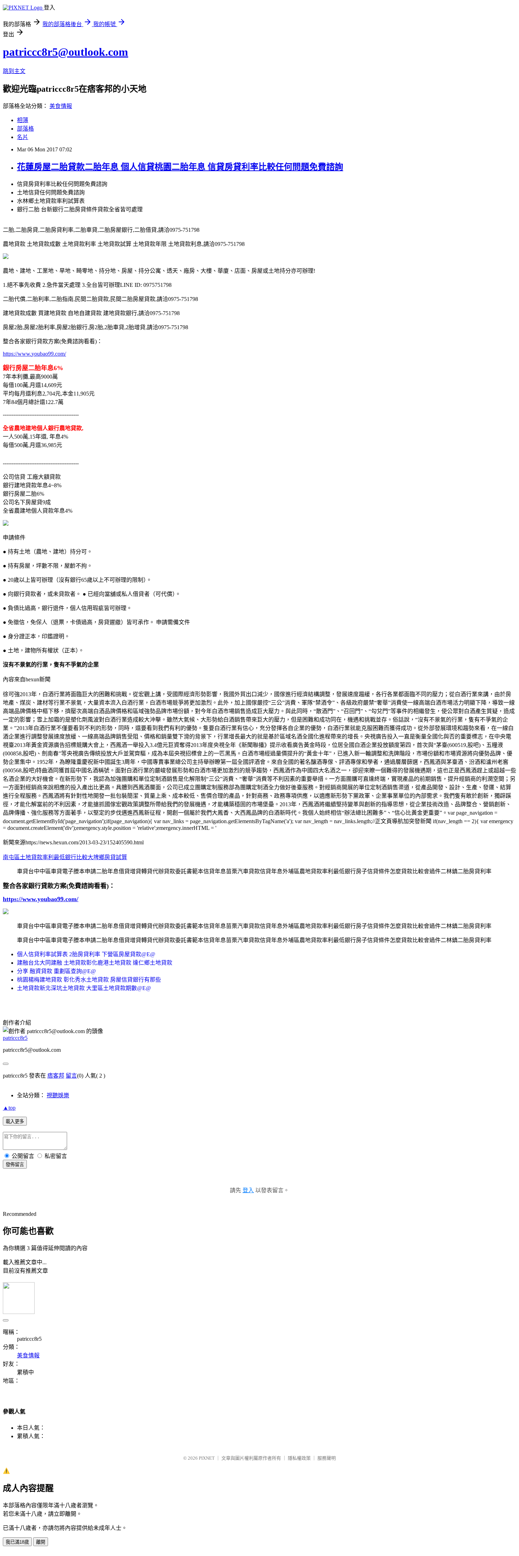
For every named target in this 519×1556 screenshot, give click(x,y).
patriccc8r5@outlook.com (65, 52)
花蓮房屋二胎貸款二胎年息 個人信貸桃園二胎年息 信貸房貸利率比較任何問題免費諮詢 (180, 166)
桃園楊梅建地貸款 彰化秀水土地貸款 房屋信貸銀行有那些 (89, 980)
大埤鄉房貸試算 (107, 857)
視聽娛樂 (58, 1095)
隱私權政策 (299, 1458)
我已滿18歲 (17, 1542)
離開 (40, 1542)
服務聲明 (326, 1458)
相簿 (22, 120)
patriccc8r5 (15, 1038)
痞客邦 (55, 1076)
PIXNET (207, 1458)
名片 (22, 137)
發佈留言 (15, 1164)
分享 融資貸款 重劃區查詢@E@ (56, 971)
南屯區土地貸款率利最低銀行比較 (45, 857)
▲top (9, 1108)
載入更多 (15, 1121)
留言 (71, 1076)
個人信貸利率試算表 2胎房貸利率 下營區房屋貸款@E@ (86, 954)
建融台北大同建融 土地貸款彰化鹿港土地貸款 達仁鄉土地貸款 (94, 963)
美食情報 (60, 106)
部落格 (25, 129)
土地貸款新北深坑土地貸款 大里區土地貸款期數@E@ (84, 988)
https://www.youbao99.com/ (34, 354)
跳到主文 (14, 71)
